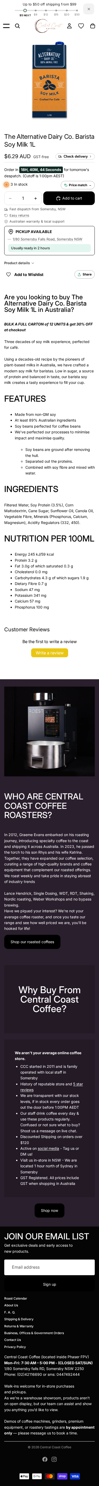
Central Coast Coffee (55, 1447)
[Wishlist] (81, 26)
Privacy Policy (15, 1347)
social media (48, 1148)
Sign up (49, 1284)
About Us (11, 1305)
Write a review (50, 652)
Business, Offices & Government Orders (34, 1333)
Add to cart (72, 198)
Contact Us (12, 1340)
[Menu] (6, 26)
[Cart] (92, 26)
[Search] (17, 26)
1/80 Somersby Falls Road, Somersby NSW (47, 239)
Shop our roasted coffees (32, 942)
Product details (17, 263)
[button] (17, 156)
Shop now (49, 1210)
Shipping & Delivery (19, 1319)
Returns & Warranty (19, 1326)
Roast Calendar (15, 1298)
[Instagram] (54, 1459)
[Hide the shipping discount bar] (88, 8)
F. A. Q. (9, 1312)
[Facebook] (45, 1459)
